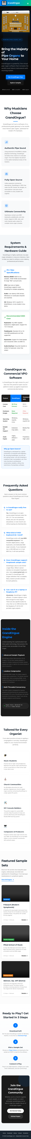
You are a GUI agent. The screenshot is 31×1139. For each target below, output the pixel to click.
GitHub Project (15, 1116)
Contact (20, 1133)
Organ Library (13, 1050)
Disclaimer (25, 1133)
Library (15, 1133)
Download (9, 1133)
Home (4, 1133)
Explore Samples (15, 83)
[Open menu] (27, 3)
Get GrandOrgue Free (15, 77)
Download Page (22, 1035)
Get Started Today (15, 1111)
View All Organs (7, 879)
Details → (25, 920)
